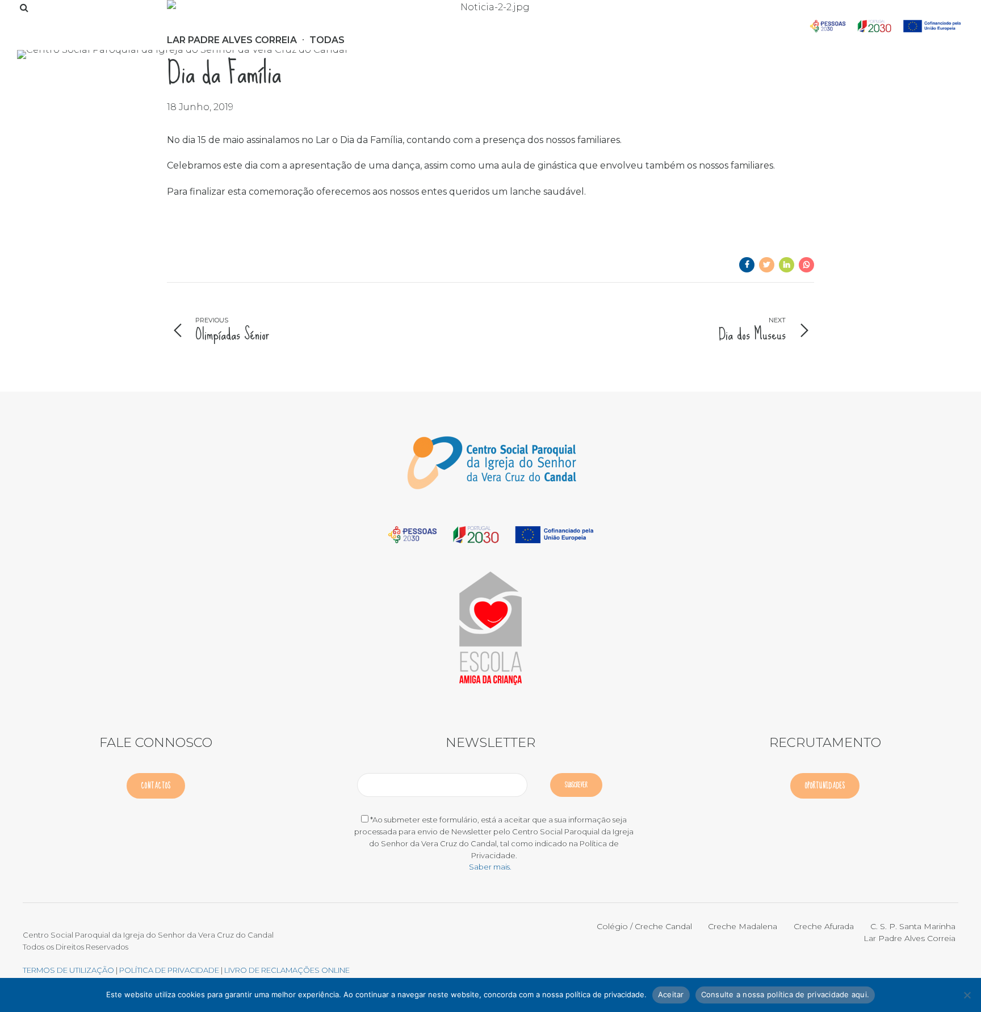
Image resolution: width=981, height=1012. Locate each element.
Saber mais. (490, 866)
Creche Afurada (824, 926)
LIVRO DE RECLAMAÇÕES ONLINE (287, 970)
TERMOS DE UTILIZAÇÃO (68, 970)
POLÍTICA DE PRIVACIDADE (170, 970)
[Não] (966, 995)
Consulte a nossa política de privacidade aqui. (785, 994)
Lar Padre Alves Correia (909, 938)
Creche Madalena (742, 926)
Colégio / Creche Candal (644, 926)
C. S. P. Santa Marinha (912, 926)
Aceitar (671, 994)
